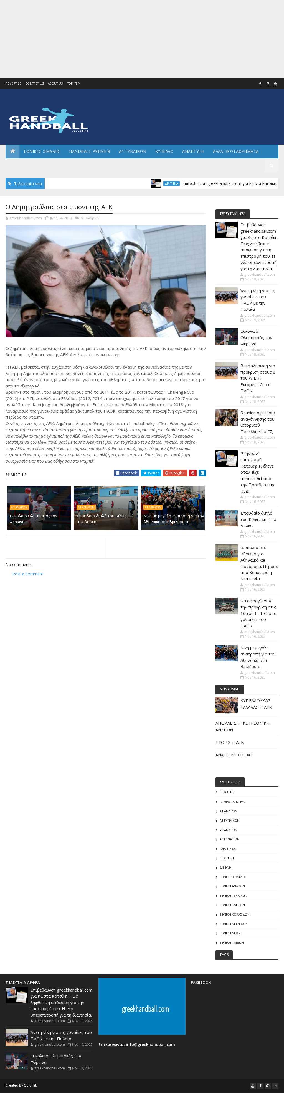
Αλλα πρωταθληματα (236, 151)
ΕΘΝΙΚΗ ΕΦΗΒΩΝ (232, 905)
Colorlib (30, 1085)
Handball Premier (89, 151)
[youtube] (275, 84)
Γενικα (55, 165)
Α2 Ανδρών (228, 830)
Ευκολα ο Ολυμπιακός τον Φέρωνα (33, 518)
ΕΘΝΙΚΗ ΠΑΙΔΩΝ (232, 942)
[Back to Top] (275, 1086)
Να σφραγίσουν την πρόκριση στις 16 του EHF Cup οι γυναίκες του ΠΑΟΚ (258, 613)
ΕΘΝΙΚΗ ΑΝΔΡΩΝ (232, 886)
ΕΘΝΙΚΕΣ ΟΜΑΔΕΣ (42, 151)
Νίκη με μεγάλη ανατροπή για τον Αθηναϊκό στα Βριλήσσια (173, 518)
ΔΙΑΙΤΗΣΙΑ (151, 183)
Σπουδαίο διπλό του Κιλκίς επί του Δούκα (105, 518)
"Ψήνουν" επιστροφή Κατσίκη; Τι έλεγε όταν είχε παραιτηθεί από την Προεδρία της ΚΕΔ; (257, 472)
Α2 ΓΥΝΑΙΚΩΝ (229, 839)
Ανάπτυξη (228, 848)
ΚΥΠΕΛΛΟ (164, 151)
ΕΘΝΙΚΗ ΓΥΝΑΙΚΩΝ (233, 895)
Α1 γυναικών (229, 820)
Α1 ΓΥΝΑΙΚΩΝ (132, 151)
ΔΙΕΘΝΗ (225, 867)
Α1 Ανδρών (90, 217)
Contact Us (34, 83)
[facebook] (260, 84)
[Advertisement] (142, 39)
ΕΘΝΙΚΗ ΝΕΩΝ (230, 933)
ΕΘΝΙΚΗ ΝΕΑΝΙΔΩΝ (234, 924)
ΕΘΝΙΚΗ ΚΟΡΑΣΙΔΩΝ (235, 914)
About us (55, 83)
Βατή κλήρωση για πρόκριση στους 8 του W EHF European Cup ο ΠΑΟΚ (257, 378)
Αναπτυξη (193, 151)
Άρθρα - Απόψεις (233, 801)
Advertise (13, 83)
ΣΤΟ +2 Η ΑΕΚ (229, 742)
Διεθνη (79, 165)
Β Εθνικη (227, 858)
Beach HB (227, 792)
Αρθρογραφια (24, 165)
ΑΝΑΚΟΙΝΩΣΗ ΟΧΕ (234, 754)
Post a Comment (27, 574)
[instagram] (268, 84)
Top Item (73, 83)
